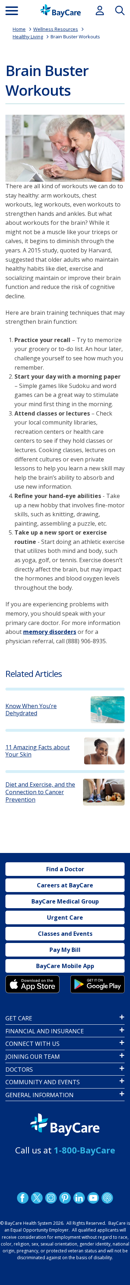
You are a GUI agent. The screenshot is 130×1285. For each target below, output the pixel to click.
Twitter (37, 1198)
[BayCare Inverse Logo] (65, 1125)
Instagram (51, 1198)
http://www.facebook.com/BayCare (23, 1198)
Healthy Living (28, 36)
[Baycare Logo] (60, 11)
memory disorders (49, 632)
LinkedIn (79, 1198)
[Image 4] (97, 984)
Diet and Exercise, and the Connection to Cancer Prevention (40, 792)
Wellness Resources (55, 29)
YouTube (93, 1198)
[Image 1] (65, 148)
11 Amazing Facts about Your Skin (37, 751)
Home (19, 29)
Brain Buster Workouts (75, 36)
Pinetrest (65, 1198)
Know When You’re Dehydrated (31, 709)
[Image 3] (32, 984)
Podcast (107, 1198)
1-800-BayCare (84, 1150)
